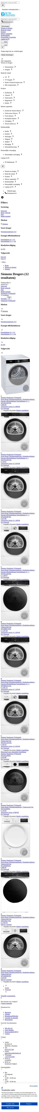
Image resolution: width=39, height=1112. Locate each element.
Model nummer (5, 216)
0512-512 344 (9, 1049)
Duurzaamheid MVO (11, 1032)
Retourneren (9, 1020)
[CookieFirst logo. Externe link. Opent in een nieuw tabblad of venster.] (2, 1088)
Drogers (7, 269)
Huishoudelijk (5, 35)
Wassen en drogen (6, 28)
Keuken (3, 32)
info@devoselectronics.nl (13, 1053)
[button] (19, 306)
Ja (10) (3, 249)
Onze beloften (9, 1030)
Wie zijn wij (8, 1028)
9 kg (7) (3, 259)
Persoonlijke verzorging (8, 37)
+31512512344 (9, 1057)
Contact (7, 1034)
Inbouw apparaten (6, 33)
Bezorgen (8, 1012)
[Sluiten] (2, 47)
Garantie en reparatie (11, 1018)
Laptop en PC (5, 39)
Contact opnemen (6, 1003)
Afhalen (7, 1014)
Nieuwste (4, 211)
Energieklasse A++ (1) (8, 239)
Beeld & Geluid (6, 30)
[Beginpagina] (8, 16)
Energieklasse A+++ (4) (8, 241)
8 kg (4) (3, 257)
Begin (7, 265)
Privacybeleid (34, 1086)
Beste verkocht (5, 213)
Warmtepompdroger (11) (8, 232)
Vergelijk (4, 299)
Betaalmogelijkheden (11, 1016)
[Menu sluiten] (3, 5)
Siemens (5, 224)
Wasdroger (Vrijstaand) (8, 293)
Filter (9, 297)
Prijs (2, 214)
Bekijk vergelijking (22, 410)
